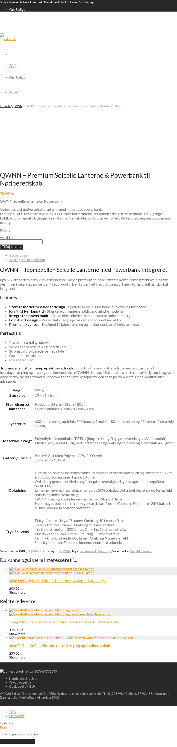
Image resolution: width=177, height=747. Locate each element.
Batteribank (88, 551)
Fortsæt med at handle (17, 741)
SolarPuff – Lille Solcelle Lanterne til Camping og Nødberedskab (59, 645)
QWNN (17, 106)
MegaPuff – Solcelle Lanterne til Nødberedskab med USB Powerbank (64, 622)
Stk (11, 237)
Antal (4, 237)
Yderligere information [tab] (27, 259)
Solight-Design (141, 551)
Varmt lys (105, 551)
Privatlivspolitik (20, 682)
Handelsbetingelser (23, 678)
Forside (5, 106)
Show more (17, 592)
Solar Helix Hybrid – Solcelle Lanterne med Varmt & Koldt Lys (57, 580)
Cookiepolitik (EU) (22, 686)
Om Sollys (17, 9)
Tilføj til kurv (11, 247)
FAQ (13, 65)
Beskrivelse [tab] (18, 255)
